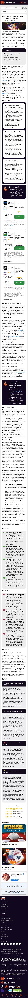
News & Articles (12, 956)
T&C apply (12, 225)
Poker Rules (4, 904)
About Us (3, 949)
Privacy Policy (4, 951)
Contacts (8, 949)
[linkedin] (11, 944)
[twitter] (14, 944)
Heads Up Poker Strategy (9, 844)
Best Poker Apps (5, 902)
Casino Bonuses (5, 927)
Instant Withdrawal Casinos (7, 920)
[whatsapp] (5, 944)
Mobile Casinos (4, 922)
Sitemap (19, 956)
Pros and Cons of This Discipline (12, 60)
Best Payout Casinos (6, 925)
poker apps (5, 93)
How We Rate (4, 956)
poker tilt (13, 501)
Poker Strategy (4, 906)
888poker (9, 203)
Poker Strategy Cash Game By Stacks (12, 54)
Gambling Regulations (6, 953)
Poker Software (5, 908)
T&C (12, 202)
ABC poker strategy (14, 336)
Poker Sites (3, 900)
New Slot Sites (4, 936)
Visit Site (20, 217)
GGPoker (9, 267)
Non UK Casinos (5, 916)
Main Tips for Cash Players (11, 57)
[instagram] (2, 944)
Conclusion (7, 62)
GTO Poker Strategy (8, 867)
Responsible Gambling (13, 951)
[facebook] (8, 944)
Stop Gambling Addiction (18, 953)
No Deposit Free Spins (6, 929)
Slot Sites (3, 934)
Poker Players (4, 911)
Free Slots (3, 939)
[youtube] (17, 944)
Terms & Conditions (16, 949)
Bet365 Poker (9, 234)
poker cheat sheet (20, 372)
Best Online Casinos (6, 918)
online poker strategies (15, 392)
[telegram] (20, 944)
